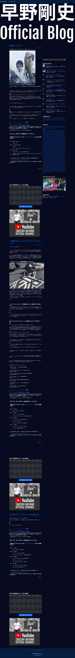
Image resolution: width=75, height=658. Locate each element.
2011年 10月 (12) (62, 166)
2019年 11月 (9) (48, 143)
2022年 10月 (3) (56, 135)
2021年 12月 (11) (61, 137)
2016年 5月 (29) (62, 153)
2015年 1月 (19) (57, 157)
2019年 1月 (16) (52, 145)
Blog (34, 650)
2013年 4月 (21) (57, 162)
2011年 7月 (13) (55, 167)
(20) (43, 118)
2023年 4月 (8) (50, 134)
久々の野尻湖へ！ (49, 99)
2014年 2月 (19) (48, 160)
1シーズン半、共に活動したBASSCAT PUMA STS (56, 84)
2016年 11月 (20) (52, 152)
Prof (43, 650)
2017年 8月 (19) (50, 150)
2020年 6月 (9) (58, 141)
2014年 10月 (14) (51, 158)
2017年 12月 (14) (51, 149)
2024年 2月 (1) (50, 132)
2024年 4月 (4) (61, 131)
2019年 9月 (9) (58, 143)
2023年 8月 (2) (52, 133)
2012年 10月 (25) (45, 164)
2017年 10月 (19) (62, 149)
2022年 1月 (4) (56, 137)
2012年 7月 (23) (61, 164)
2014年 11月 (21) (45, 158)
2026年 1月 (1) (54, 126)
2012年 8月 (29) (56, 164)
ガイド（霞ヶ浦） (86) (55, 119)
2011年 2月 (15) (58, 168)
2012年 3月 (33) (59, 165)
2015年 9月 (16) (60, 155)
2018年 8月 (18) (55, 147)
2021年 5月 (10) (52, 139)
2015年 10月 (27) (55, 155)
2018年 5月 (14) (48, 148)
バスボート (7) (50, 120)
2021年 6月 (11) (47, 139)
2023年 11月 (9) (60, 132)
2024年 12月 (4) (50, 130)
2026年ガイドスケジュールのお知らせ (24, 514)
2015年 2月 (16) (51, 157)
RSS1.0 (44, 173)
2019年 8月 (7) (63, 143)
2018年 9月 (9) (50, 147)
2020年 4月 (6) (46, 142)
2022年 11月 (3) (51, 135)
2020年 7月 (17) (53, 141)
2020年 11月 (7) (55, 140)
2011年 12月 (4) (51, 166)
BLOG (9, 1)
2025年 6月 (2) (56, 127)
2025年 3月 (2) (48, 128)
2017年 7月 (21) (55, 150)
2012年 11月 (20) (61, 163)
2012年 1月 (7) (46, 166)
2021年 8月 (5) (60, 138)
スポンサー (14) (61, 119)
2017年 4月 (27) (48, 151)
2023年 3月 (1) (54, 134)
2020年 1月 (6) (61, 142)
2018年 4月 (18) (53, 148)
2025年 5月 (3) (61, 127)
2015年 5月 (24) (58, 156)
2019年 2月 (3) (48, 145)
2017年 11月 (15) (57, 149)
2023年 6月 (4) (62, 133)
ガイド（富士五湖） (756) (48, 118)
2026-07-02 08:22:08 (38, 47)
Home (32, 650)
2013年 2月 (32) (45, 163)
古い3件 (10, 646)
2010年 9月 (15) (63, 169)
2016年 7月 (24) (51, 153)
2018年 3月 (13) (58, 148)
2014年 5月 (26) (55, 159)
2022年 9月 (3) (61, 135)
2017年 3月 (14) (54, 151)
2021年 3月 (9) (62, 139)
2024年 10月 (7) (60, 130)
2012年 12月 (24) (56, 163)
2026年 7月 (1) (45, 126)
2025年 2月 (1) (53, 128)
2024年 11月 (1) (55, 130)
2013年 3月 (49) (62, 162)
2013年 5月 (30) (51, 162)
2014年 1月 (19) (54, 160)
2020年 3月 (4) (51, 142)
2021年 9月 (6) (55, 138)
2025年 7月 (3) (52, 127)
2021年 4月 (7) (57, 139)
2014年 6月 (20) (50, 159)
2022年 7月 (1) (50, 136)
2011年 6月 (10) (60, 167)
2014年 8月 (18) (61, 158)
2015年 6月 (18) (53, 156)
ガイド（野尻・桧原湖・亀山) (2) (58, 118)
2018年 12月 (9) (57, 145)
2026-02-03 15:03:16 (38, 244)
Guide (38, 650)
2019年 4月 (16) (60, 144)
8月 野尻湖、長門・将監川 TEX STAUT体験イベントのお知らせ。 (55, 104)
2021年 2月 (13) (45, 140)
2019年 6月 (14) (50, 144)
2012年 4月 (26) (54, 165)
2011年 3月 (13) (53, 168)
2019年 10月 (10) (53, 143)
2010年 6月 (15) (55, 170)
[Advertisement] (25, 176)
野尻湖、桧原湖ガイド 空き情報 (52, 109)
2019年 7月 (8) (45, 144)
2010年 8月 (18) (45, 170)
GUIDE (12, 1)
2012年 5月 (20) (48, 165)
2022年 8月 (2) (45, 136)
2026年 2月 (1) (50, 126)
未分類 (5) (59, 120)
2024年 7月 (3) (47, 131)
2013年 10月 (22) (48, 161)
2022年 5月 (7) (59, 136)
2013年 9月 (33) (53, 161)
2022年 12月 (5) (46, 135)
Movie (41, 650)
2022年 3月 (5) (46, 137)
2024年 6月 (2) (52, 131)
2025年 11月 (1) (59, 126)
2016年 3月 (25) (50, 154)
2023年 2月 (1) (59, 134)
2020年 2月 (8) (56, 142)
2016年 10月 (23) (58, 152)
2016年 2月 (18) (55, 154)
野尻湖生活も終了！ (50, 94)
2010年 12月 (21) (47, 169)
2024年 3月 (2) (45, 132)
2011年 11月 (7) (56, 166)
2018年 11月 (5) (63, 145)
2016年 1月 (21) (60, 154)
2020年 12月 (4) (50, 140)
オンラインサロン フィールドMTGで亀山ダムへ (55, 79)
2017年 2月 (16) (59, 151)
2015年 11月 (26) (49, 155)
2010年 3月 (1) (48, 171)
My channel (44, 191)
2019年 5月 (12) (55, 144)
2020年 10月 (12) (61, 140)
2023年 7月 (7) (57, 133)
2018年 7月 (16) (60, 147)
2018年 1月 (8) (46, 149)
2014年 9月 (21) (56, 158)
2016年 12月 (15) (47, 152)
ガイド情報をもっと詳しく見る (25, 206)
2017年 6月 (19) (60, 150)
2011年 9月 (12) (45, 167)
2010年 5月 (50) (60, 170)
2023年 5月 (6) (45, 134)
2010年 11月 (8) (52, 169)
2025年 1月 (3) (45, 130)
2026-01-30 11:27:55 (38, 516)
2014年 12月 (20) (62, 157)
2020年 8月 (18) (48, 141)
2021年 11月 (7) (45, 138)
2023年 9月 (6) (48, 133)
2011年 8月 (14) (50, 167)
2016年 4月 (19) (45, 154)
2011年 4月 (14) (48, 168)
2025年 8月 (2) (47, 127)
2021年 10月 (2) (50, 138)
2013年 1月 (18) (50, 163)
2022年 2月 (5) (51, 137)
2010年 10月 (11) (57, 169)
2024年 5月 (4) (57, 131)
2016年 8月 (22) (46, 153)
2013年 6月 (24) (46, 162)
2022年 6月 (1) (54, 136)
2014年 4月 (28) (60, 159)
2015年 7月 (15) (48, 156)
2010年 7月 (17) (50, 170)
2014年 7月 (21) (45, 159)
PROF (14, 1)
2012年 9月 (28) (50, 164)
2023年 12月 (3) (54, 132)
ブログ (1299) (55, 120)
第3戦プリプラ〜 (16, 45)
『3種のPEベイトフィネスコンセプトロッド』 (24, 242)
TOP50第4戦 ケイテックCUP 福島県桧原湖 (55, 89)
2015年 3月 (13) (46, 157)
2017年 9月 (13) (45, 150)
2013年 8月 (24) (58, 161)
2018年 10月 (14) (45, 147)
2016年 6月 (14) (57, 153)
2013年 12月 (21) (59, 160)
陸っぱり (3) (63, 120)
